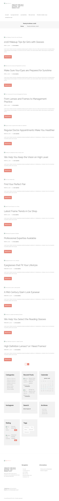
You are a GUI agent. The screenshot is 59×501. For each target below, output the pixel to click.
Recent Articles (10, 386)
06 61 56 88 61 (13, 488)
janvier (47, 378)
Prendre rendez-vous (42, 14)
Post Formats (10, 384)
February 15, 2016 (8, 322)
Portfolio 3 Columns (11, 383)
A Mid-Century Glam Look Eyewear (22, 292)
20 (45, 388)
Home (22, 26)
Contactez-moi (8, 17)
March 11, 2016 (7, 187)
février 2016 (44, 412)
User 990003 (15, 45)
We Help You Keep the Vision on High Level (26, 157)
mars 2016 (44, 410)
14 (47, 386)
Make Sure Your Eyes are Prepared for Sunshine (28, 70)
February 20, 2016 (8, 295)
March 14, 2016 (7, 160)
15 (48, 386)
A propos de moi (15, 14)
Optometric (31, 429)
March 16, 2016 (7, 133)
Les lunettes (24, 14)
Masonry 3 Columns (11, 380)
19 (43, 388)
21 (47, 388)
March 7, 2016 (7, 214)
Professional (26, 432)
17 (52, 386)
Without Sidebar (10, 389)
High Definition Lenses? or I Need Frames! (25, 346)
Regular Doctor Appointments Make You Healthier (29, 130)
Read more (8, 56)
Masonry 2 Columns (11, 378)
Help (32, 427)
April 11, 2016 (7, 45)
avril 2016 (44, 409)
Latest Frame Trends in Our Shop (20, 211)
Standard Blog (10, 387)
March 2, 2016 (7, 241)
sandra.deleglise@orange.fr (13, 489)
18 (41, 388)
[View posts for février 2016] (53, 378)
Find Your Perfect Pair (15, 184)
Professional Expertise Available (20, 238)
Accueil (7, 14)
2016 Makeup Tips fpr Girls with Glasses (24, 42)
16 (50, 386)
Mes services (32, 14)
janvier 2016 (44, 413)
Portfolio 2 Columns (11, 381)
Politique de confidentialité (46, 469)
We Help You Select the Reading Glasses (25, 319)
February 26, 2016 (8, 268)
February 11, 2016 (8, 349)
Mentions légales (44, 470)
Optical (25, 429)
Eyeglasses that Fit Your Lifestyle (21, 265)
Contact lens (26, 427)
